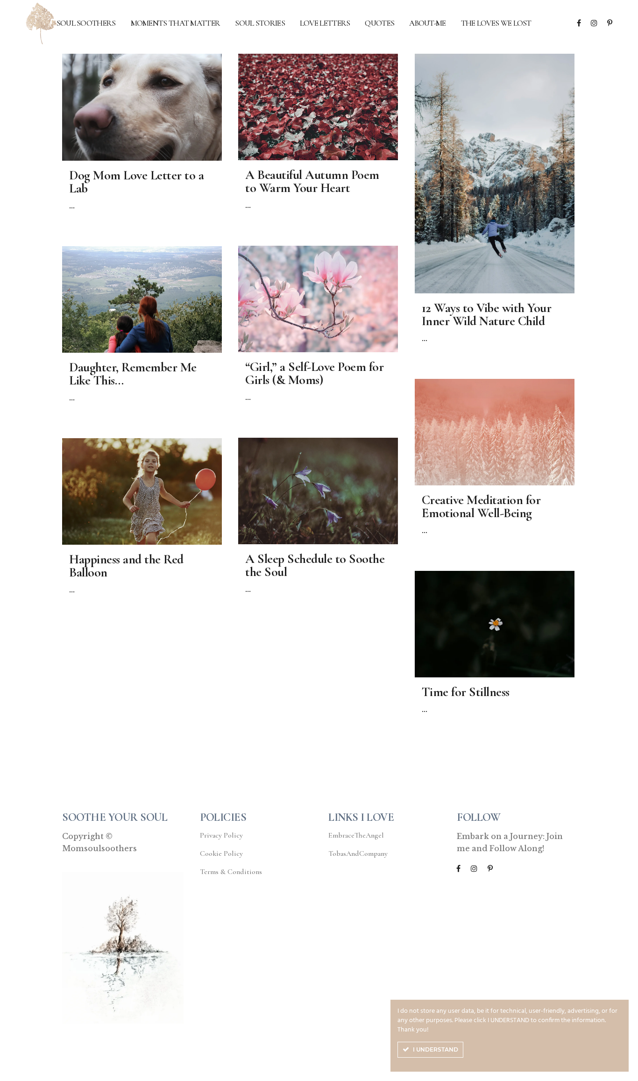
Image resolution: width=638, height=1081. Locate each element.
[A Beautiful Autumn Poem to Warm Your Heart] (318, 107)
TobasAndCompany (358, 853)
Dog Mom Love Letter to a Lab (136, 181)
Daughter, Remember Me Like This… (133, 373)
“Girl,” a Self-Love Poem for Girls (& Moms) (314, 373)
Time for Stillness (466, 692)
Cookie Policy (221, 853)
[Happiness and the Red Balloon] (142, 491)
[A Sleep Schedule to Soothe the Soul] (318, 491)
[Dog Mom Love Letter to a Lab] (142, 107)
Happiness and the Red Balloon (126, 565)
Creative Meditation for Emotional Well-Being (481, 506)
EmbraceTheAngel (356, 835)
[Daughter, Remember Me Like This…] (142, 299)
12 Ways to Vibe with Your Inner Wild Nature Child (487, 314)
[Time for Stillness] (494, 624)
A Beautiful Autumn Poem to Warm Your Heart (312, 181)
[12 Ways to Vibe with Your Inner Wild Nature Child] (494, 173)
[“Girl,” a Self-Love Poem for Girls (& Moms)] (318, 299)
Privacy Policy (221, 835)
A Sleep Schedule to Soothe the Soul (314, 565)
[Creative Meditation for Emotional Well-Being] (494, 432)
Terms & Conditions (231, 871)
